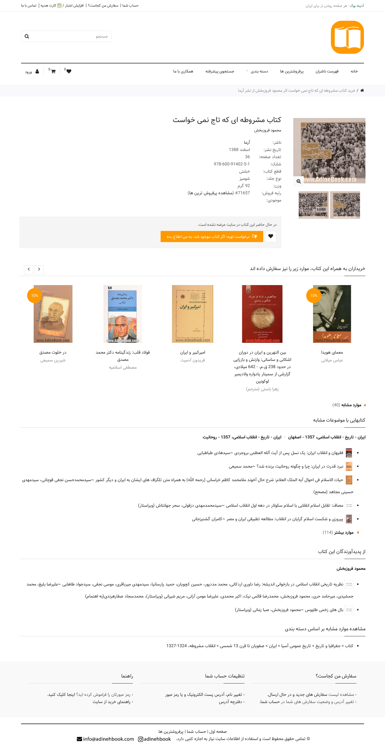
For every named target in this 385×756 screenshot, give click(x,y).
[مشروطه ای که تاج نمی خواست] (298, 181)
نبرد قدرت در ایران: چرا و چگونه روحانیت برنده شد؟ (300, 466)
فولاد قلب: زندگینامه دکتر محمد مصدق (123, 356)
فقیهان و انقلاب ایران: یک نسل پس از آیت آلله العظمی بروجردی (289, 452)
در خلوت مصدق (52, 352)
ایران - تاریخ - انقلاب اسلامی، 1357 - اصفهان (326, 437)
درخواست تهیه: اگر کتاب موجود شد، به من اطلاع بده (209, 236)
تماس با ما (28, 5)
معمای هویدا (332, 352)
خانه (354, 71)
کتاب (349, 646)
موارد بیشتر (343, 532)
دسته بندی (259, 71)
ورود (29, 72)
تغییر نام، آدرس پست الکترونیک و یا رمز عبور (203, 694)
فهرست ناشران (327, 71)
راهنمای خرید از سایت (112, 701)
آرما (247, 142)
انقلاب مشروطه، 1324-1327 (190, 646)
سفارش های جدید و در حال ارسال (297, 694)
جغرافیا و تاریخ (328, 646)
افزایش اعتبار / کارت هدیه (62, 5)
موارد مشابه (351, 405)
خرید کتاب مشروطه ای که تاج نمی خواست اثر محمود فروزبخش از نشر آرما (297, 90)
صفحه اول (218, 731)
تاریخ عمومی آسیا (296, 646)
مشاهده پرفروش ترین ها (211, 193)
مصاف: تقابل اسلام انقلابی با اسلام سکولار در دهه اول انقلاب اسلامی (285, 505)
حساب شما (130, 5)
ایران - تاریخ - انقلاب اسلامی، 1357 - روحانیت (242, 437)
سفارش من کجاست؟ (103, 5)
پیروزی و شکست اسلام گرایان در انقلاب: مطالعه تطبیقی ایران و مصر (285, 519)
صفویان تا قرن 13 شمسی (242, 646)
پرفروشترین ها (291, 71)
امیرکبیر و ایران (192, 352)
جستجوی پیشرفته (219, 71)
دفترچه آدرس (230, 701)
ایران (273, 646)
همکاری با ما (183, 71)
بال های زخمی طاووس (324, 609)
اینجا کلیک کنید (61, 694)
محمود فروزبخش (267, 130)
